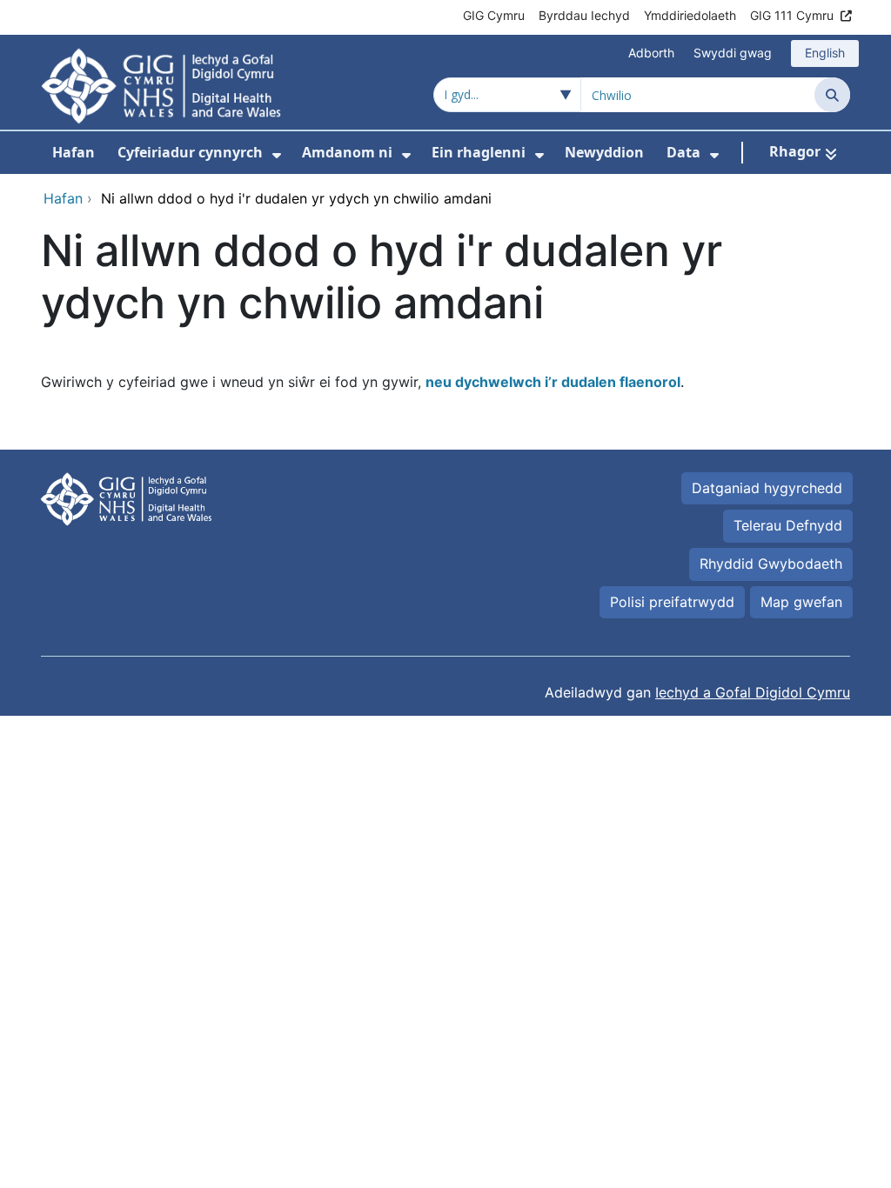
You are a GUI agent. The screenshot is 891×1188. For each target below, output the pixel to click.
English (825, 52)
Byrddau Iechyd (584, 15)
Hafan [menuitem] (73, 152)
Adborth (651, 52)
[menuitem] (276, 155)
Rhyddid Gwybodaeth (771, 563)
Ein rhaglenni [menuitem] (479, 152)
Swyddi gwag (732, 52)
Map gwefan (801, 602)
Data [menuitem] (683, 152)
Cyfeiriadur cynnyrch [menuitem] (190, 152)
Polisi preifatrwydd (672, 602)
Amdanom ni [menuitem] (347, 152)
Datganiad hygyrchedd (767, 488)
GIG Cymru (494, 15)
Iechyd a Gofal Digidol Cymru (752, 692)
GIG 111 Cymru (792, 15)
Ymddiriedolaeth (690, 15)
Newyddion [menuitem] (604, 152)
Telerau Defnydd (788, 525)
